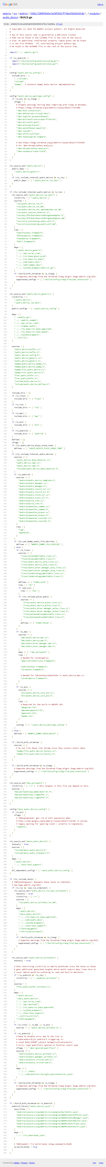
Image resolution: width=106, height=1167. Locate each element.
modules (94, 13)
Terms (32, 1162)
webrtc (7, 13)
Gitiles (16, 1162)
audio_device (10, 17)
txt (94, 1162)
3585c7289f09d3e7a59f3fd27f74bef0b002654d (57, 13)
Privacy (24, 1162)
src (15, 13)
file (59, 24)
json (101, 1162)
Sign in (100, 4)
